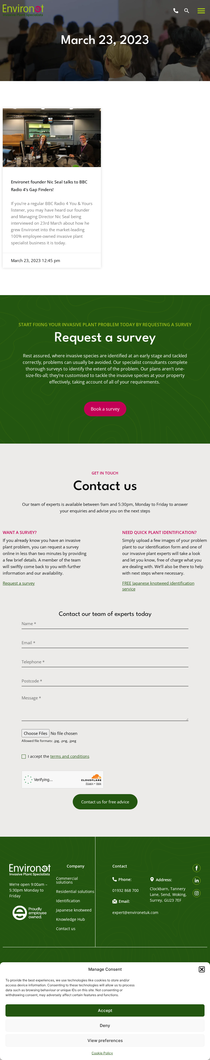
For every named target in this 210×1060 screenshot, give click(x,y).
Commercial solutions (67, 880)
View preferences (105, 1040)
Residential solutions (75, 891)
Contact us (65, 929)
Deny (105, 1025)
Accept (105, 1010)
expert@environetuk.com (135, 912)
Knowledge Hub (70, 919)
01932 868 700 (125, 890)
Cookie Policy (102, 1053)
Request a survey (19, 583)
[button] (202, 969)
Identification (68, 901)
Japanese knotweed (74, 910)
